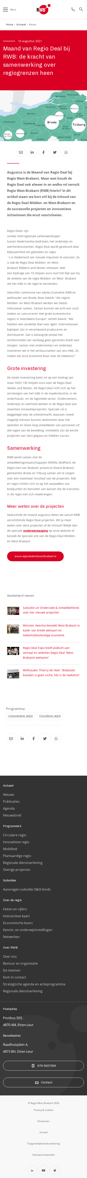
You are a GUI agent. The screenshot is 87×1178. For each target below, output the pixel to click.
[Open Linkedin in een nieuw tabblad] (32, 1170)
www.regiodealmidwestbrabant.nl (35, 556)
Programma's (12, 826)
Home (9, 24)
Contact (46, 1082)
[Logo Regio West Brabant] (50, 9)
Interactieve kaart (16, 916)
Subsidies (9, 880)
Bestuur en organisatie (20, 963)
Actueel (21, 24)
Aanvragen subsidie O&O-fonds (27, 889)
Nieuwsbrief (12, 815)
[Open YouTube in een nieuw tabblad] (43, 1170)
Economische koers (18, 923)
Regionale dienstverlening (22, 862)
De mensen (11, 970)
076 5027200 (46, 1065)
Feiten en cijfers (15, 909)
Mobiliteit (10, 849)
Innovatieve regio (20, 715)
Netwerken (11, 937)
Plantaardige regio (17, 856)
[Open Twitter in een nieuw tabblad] (55, 1170)
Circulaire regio (50, 715)
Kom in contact (14, 977)
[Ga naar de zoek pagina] (81, 9)
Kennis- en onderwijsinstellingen (27, 930)
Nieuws (32, 24)
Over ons (10, 956)
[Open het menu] (5, 9)
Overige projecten (16, 869)
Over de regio (12, 900)
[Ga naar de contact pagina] (73, 9)
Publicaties (11, 801)
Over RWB (10, 947)
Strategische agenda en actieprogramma (34, 984)
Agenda (9, 808)
